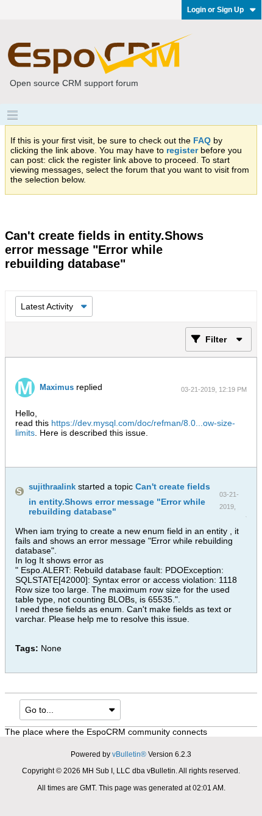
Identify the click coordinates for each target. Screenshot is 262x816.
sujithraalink (52, 486)
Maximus (57, 387)
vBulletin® (129, 754)
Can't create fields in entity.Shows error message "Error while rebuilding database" (119, 499)
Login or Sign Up (215, 9)
